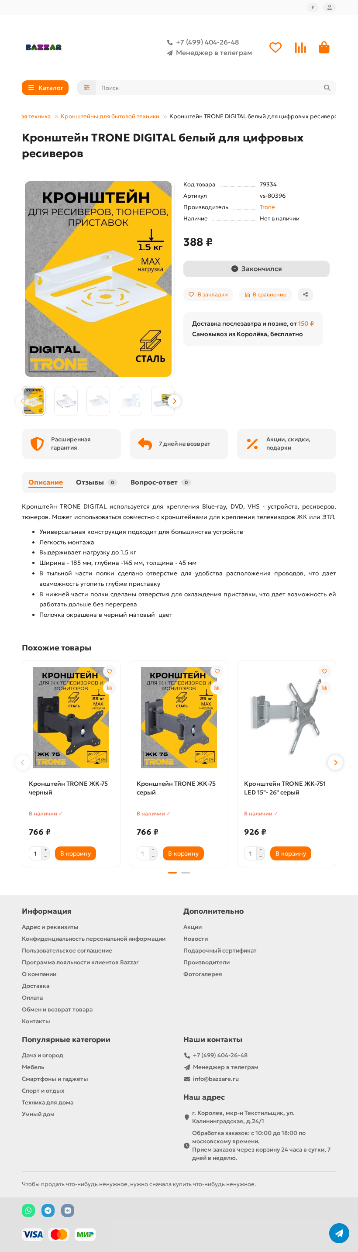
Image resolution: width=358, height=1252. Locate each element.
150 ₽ (306, 323)
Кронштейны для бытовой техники (110, 116)
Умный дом (38, 1114)
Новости (195, 938)
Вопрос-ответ (159, 482)
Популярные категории (66, 1039)
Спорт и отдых (43, 1090)
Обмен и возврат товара (57, 1009)
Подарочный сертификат (220, 950)
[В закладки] (109, 671)
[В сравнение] (109, 688)
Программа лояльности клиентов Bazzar (80, 962)
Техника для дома (47, 1102)
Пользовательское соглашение (67, 950)
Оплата (32, 997)
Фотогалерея (202, 974)
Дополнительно (213, 911)
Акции (192, 927)
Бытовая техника (27, 116)
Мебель (33, 1067)
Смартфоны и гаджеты (55, 1079)
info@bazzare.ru (216, 1079)
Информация (47, 911)
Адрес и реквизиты (50, 927)
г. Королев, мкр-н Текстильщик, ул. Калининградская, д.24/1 (243, 1117)
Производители (206, 962)
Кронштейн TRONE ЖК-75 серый (176, 788)
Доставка (35, 986)
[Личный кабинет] (329, 7)
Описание (45, 482)
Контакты (36, 1021)
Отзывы (95, 482)
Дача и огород (42, 1055)
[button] (22, 401)
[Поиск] (327, 88)
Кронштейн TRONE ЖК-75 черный (68, 788)
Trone (267, 207)
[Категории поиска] (86, 87)
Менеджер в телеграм (214, 52)
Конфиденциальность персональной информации (93, 938)
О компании (39, 974)
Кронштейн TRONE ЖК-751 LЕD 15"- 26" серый (285, 788)
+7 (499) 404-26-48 (207, 42)
